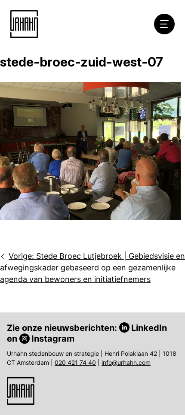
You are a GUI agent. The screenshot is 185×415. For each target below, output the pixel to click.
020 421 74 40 (75, 362)
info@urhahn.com (126, 362)
